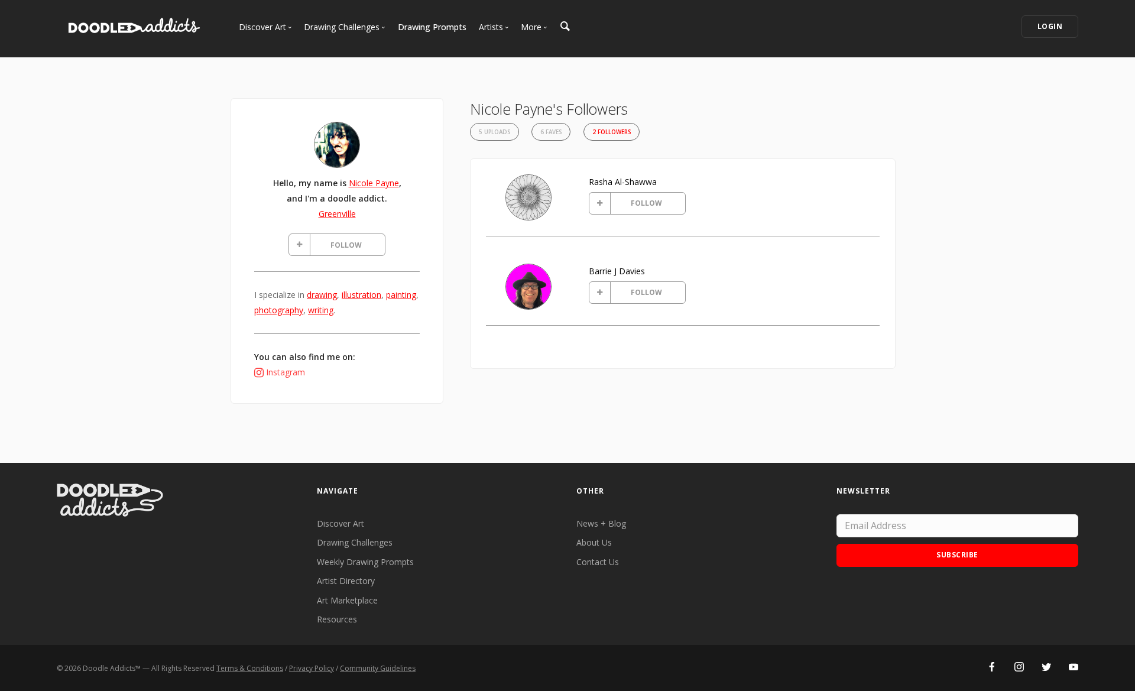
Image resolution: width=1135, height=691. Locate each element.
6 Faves (551, 132)
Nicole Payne (374, 183)
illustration (361, 294)
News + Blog (601, 523)
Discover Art (340, 523)
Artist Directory (346, 580)
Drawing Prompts (432, 27)
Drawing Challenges (355, 542)
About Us (594, 542)
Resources (337, 619)
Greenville (337, 213)
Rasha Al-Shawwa (623, 181)
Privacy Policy (311, 668)
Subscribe (957, 555)
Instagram (285, 372)
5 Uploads (494, 132)
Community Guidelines (378, 668)
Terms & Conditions (249, 668)
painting (401, 294)
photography (278, 310)
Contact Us (597, 561)
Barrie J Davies (617, 271)
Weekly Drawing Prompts (365, 561)
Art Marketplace (347, 600)
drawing (322, 294)
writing (320, 310)
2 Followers (611, 132)
